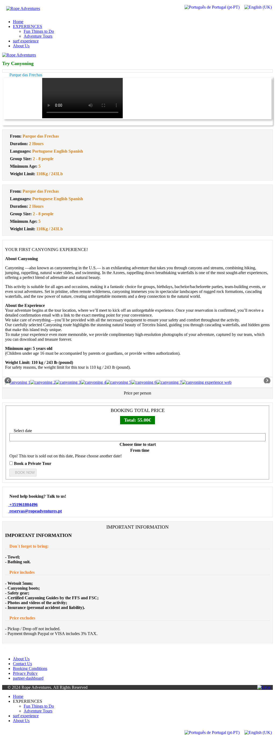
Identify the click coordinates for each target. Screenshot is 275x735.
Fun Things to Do (39, 31)
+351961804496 (23, 504)
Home (18, 21)
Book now (24, 473)
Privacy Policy (25, 673)
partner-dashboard (28, 678)
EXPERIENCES (27, 26)
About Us (21, 46)
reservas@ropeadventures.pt (35, 511)
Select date (22, 430)
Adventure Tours (38, 36)
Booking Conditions (30, 668)
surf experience (26, 41)
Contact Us (22, 663)
